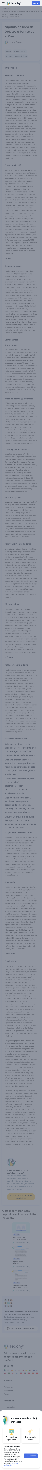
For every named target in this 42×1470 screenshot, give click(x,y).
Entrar (35, 3)
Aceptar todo (31, 1456)
